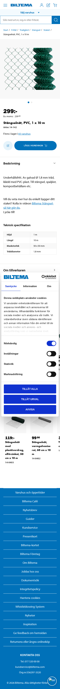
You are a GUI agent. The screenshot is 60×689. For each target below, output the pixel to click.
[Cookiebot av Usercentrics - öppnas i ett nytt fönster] (42, 277)
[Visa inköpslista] (48, 5)
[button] (30, 12)
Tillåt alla (30, 388)
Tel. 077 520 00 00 (30, 661)
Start (5, 29)
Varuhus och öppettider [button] (30, 492)
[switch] (51, 353)
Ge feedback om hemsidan (30, 633)
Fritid (13, 29)
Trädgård (24, 29)
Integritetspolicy (30, 589)
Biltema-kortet (30, 545)
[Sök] (56, 20)
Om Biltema (30, 563)
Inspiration (30, 624)
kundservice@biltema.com (30, 666)
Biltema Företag (30, 554)
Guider (30, 519)
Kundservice (30, 527)
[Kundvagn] (55, 5)
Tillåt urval (30, 399)
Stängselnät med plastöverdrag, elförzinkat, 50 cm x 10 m (14, 450)
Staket (47, 29)
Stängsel (36, 29)
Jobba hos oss (30, 571)
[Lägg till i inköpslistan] (8, 145)
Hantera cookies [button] (30, 598)
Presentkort (30, 536)
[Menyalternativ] (5, 5)
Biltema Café (30, 501)
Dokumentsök (30, 580)
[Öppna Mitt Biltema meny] (41, 5)
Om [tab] (49, 286)
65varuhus (24, 133)
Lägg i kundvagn (33, 145)
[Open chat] (52, 681)
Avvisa (30, 409)
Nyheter (30, 615)
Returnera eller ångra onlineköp (30, 642)
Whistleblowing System (30, 606)
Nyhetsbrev (30, 510)
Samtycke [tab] (11, 286)
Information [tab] (30, 286)
